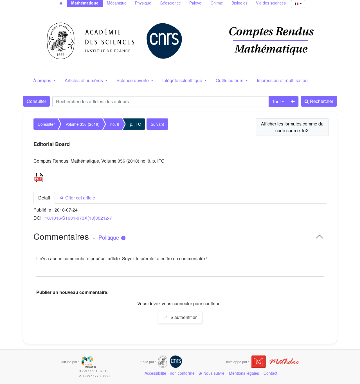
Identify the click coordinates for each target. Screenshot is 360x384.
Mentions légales (244, 373)
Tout (276, 101)
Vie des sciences (271, 3)
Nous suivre (213, 373)
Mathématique (84, 3)
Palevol (195, 3)
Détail (44, 197)
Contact (270, 373)
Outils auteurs (230, 80)
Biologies (239, 3)
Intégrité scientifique (182, 80)
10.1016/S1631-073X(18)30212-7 (78, 218)
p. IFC (135, 124)
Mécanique (117, 3)
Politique (109, 237)
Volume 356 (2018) (83, 124)
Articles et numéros (84, 80)
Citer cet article (79, 197)
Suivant (157, 124)
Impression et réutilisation (282, 80)
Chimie (217, 3)
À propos (42, 80)
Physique (143, 3)
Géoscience (170, 3)
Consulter (36, 101)
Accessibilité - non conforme (170, 373)
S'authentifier (183, 317)
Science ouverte (133, 80)
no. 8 (114, 124)
